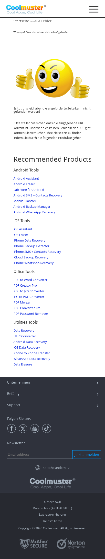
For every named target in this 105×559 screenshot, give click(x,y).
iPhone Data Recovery (29, 240)
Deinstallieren (52, 521)
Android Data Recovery (30, 341)
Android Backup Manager (31, 206)
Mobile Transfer (24, 201)
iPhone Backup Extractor (31, 246)
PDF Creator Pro (25, 285)
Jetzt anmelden (86, 454)
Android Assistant (26, 178)
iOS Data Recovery (26, 347)
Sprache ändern (54, 467)
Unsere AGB (52, 502)
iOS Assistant (22, 229)
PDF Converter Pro (27, 308)
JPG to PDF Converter (28, 296)
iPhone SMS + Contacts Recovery (37, 251)
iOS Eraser (20, 234)
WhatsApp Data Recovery (31, 358)
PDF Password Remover (30, 313)
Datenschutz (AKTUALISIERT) (52, 508)
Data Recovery (23, 330)
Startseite (21, 21)
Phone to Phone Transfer (31, 353)
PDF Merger (22, 302)
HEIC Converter (24, 336)
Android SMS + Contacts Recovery (38, 195)
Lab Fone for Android (28, 189)
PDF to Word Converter (30, 279)
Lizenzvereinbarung (52, 514)
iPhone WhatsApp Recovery (33, 263)
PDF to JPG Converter (28, 291)
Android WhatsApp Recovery (34, 212)
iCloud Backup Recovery (30, 257)
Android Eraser (24, 184)
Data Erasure (22, 364)
